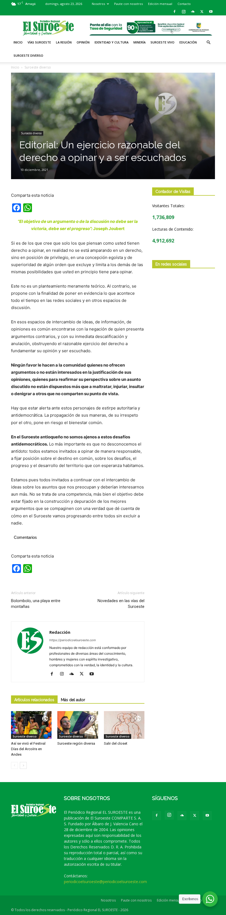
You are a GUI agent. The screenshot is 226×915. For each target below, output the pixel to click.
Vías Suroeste (39, 42)
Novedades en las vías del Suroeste (121, 603)
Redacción (59, 632)
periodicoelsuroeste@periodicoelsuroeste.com (105, 881)
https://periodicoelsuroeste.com (72, 640)
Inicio (18, 42)
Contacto (184, 4)
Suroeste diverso (28, 55)
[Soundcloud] (193, 11)
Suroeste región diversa (76, 743)
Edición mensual (160, 4)
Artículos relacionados (34, 700)
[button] (208, 42)
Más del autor (73, 700)
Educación (188, 42)
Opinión (83, 42)
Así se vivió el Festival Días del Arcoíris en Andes (28, 748)
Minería (139, 42)
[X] (202, 11)
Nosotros (98, 4)
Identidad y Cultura (111, 42)
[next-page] (23, 765)
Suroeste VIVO (162, 42)
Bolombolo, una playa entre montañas (35, 603)
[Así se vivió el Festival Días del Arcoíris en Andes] (31, 725)
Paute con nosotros (128, 4)
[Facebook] (174, 11)
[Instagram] (183, 11)
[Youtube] (211, 11)
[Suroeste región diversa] (77, 725)
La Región (64, 42)
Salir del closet (116, 743)
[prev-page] (14, 765)
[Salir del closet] (124, 725)
